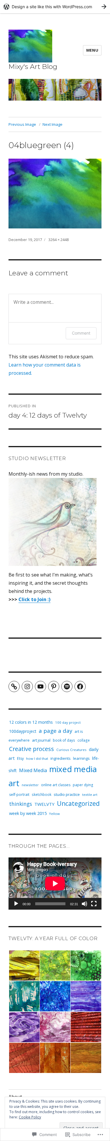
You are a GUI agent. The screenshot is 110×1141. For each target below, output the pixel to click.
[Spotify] (66, 686)
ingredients (60, 758)
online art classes (55, 784)
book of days (64, 740)
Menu (92, 50)
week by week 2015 (28, 813)
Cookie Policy (30, 1117)
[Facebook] (80, 686)
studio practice (67, 794)
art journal (41, 740)
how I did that (37, 758)
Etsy (20, 758)
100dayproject (22, 731)
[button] (24, 965)
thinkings (20, 803)
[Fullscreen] (94, 904)
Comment (81, 332)
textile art (89, 794)
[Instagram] (27, 686)
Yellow (54, 813)
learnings (81, 758)
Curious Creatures (71, 749)
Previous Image (22, 124)
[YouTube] (40, 686)
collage (83, 740)
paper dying (83, 784)
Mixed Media (33, 770)
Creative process (31, 749)
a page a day (55, 731)
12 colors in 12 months (31, 722)
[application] (55, 883)
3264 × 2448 (58, 239)
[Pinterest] (53, 686)
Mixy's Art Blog (33, 66)
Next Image (52, 124)
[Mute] (84, 904)
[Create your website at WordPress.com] (55, 6)
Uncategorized (78, 803)
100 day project (68, 722)
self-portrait (19, 794)
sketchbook (41, 794)
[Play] (16, 904)
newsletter (30, 785)
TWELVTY (44, 804)
